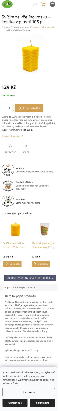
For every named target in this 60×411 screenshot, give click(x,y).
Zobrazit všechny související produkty (30, 277)
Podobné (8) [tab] (18, 287)
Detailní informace (11, 136)
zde (16, 383)
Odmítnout (15, 403)
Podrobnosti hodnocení (42, 27)
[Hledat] (35, 4)
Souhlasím (42, 403)
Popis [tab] (7, 287)
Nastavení (29, 392)
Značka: (17, 30)
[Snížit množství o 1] (13, 110)
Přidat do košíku (31, 108)
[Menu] (52, 4)
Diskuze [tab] (31, 287)
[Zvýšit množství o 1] (13, 106)
